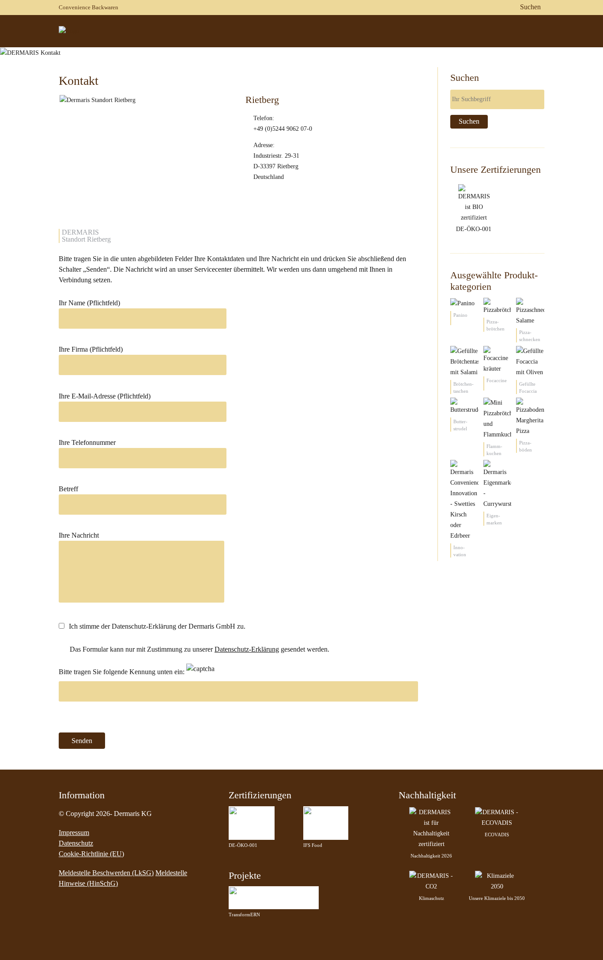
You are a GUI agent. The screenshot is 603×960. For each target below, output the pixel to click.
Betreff (68, 489)
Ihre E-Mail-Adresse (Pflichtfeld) (105, 396)
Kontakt (549, 43)
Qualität (453, 43)
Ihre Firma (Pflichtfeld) (91, 349)
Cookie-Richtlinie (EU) (91, 854)
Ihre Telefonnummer (87, 442)
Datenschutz (76, 843)
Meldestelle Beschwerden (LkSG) (106, 873)
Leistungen (501, 43)
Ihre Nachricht (79, 535)
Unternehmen (331, 43)
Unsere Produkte (397, 43)
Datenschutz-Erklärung (247, 649)
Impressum (74, 832)
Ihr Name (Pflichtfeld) (89, 303)
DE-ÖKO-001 (473, 229)
